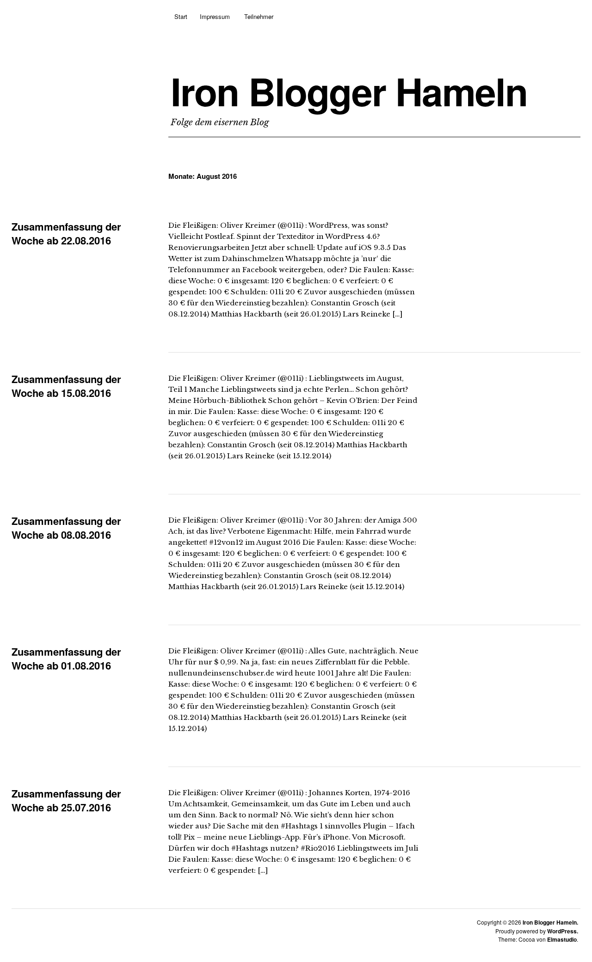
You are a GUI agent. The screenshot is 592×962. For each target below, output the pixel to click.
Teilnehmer (258, 16)
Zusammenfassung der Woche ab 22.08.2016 (66, 233)
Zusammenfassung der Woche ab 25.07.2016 (66, 800)
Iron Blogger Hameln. (550, 922)
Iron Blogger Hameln (349, 91)
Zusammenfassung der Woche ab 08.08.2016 (66, 527)
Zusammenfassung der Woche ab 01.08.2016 (66, 658)
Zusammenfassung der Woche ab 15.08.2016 (66, 385)
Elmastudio (562, 939)
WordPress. (562, 931)
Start (180, 16)
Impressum (215, 16)
